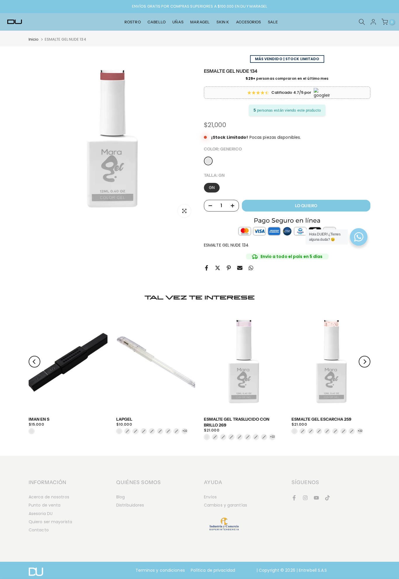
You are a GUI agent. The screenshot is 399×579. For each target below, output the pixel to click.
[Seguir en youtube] (316, 497)
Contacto (39, 530)
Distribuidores (130, 505)
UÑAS (177, 22)
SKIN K (222, 22)
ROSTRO (132, 22)
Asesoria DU (41, 513)
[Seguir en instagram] (305, 497)
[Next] (364, 361)
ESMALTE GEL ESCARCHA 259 (321, 419)
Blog (120, 497)
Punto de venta (44, 505)
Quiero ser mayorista (50, 522)
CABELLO (157, 22)
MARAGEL (200, 22)
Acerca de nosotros (49, 497)
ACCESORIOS (248, 22)
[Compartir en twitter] (217, 268)
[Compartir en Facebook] (206, 268)
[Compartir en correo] (239, 268)
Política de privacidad (213, 570)
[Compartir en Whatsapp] (251, 268)
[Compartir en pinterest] (228, 268)
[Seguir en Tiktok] (327, 497)
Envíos (210, 497)
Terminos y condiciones (160, 570)
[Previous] (34, 361)
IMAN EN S (39, 419)
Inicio (34, 39)
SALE (273, 22)
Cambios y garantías (225, 505)
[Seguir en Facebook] (294, 497)
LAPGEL (124, 419)
